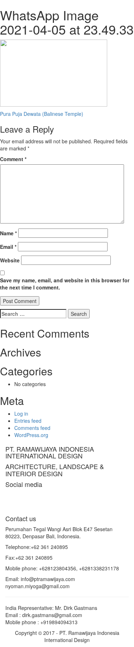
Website (10, 260)
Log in (21, 413)
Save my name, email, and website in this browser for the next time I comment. (64, 284)
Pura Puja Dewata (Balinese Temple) (41, 113)
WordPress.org (31, 434)
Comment (13, 159)
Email (8, 246)
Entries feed (27, 420)
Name (8, 233)
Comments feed (32, 427)
